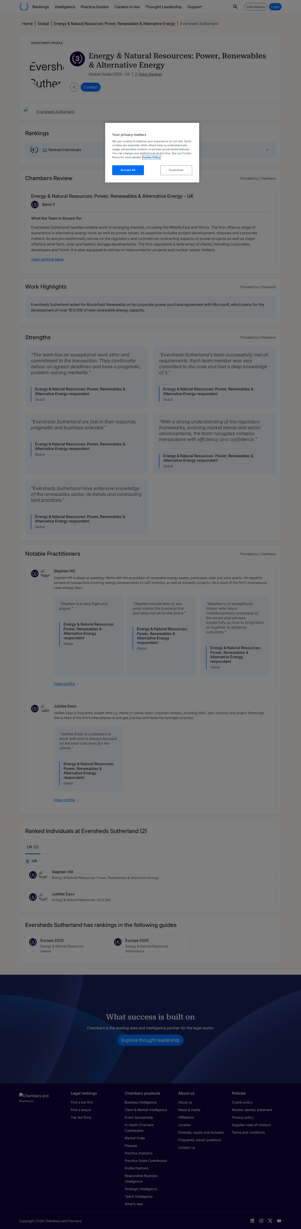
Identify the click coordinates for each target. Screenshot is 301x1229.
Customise (176, 170)
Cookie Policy (151, 157)
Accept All (128, 170)
